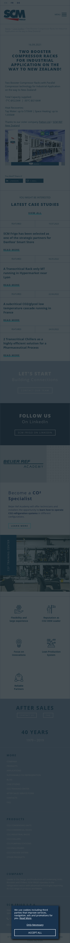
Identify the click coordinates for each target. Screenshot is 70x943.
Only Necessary (35, 924)
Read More (25, 918)
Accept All (35, 932)
